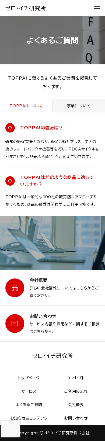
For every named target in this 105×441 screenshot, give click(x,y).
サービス (29, 391)
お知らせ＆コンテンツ (29, 418)
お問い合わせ (76, 418)
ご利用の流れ (76, 391)
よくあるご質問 (29, 405)
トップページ (29, 378)
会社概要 (76, 405)
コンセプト (76, 378)
